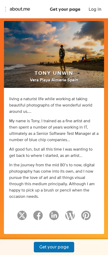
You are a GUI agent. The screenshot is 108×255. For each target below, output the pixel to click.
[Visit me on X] (22, 218)
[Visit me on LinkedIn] (54, 218)
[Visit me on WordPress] (70, 218)
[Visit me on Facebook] (38, 218)
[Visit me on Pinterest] (86, 218)
